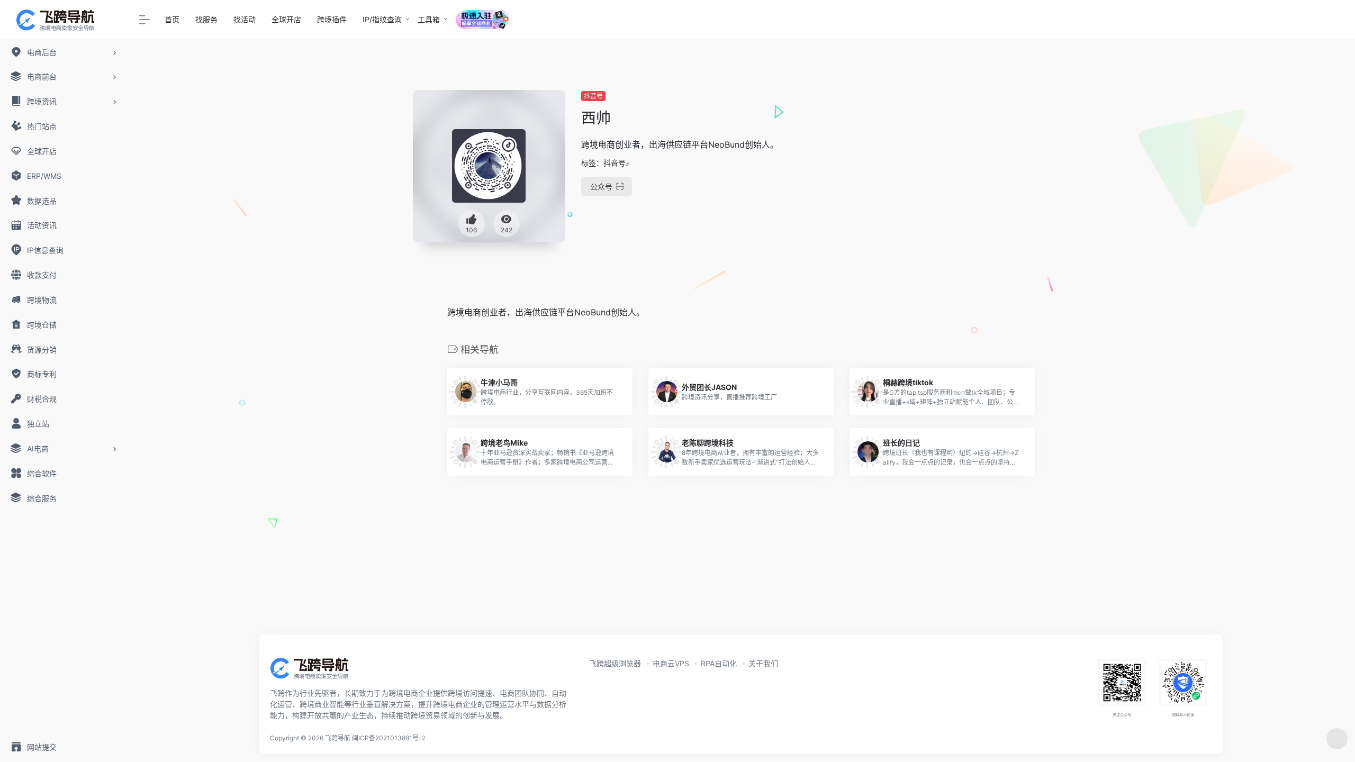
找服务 (206, 19)
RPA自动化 (719, 663)
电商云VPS (671, 663)
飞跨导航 (337, 738)
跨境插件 (332, 19)
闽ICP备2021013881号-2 (389, 738)
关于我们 (763, 663)
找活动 (244, 19)
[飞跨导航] (317, 671)
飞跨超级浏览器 (615, 663)
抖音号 (593, 96)
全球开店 (286, 19)
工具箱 (429, 19)
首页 (172, 19)
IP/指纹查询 (382, 19)
